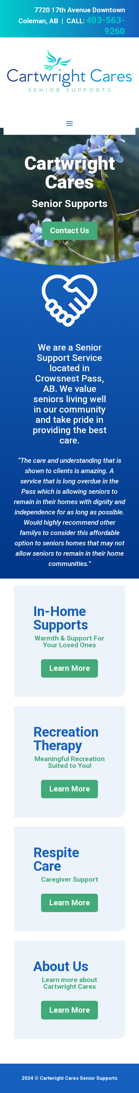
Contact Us (69, 230)
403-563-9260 (105, 25)
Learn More (69, 668)
